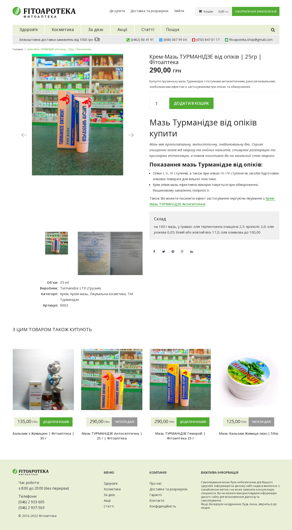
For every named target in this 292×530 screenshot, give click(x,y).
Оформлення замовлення (255, 11)
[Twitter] (163, 248)
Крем (64, 293)
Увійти (179, 11)
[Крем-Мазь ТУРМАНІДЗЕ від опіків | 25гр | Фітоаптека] (78, 114)
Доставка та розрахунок (149, 11)
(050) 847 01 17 (207, 39)
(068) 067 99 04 (175, 39)
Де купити (117, 11)
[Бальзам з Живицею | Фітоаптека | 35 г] (43, 379)
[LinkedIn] (191, 248)
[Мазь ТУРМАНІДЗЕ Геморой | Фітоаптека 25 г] (180, 379)
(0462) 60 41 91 (142, 39)
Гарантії (155, 495)
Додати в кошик (191, 103)
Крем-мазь (79, 293)
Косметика (112, 489)
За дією (109, 495)
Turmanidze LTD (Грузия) (80, 288)
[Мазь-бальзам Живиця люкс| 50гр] (248, 379)
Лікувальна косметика (108, 293)
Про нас (155, 483)
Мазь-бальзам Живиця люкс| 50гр (248, 433)
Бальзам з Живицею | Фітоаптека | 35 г (43, 435)
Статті (109, 506)
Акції (107, 500)
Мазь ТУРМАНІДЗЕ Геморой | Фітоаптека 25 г (180, 435)
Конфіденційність (162, 506)
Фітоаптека (48, 516)
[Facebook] (154, 248)
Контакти (156, 500)
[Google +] (182, 248)
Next (131, 134)
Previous (24, 134)
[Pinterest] (172, 248)
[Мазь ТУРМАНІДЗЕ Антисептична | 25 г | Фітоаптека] (111, 379)
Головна (18, 49)
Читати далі (124, 422)
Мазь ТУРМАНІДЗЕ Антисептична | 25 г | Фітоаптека (112, 435)
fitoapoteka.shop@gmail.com (251, 39)
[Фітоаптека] (44, 12)
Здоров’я (110, 483)
